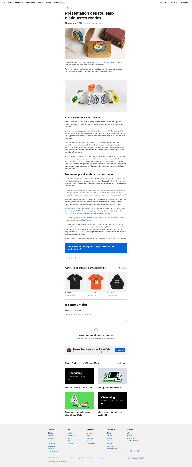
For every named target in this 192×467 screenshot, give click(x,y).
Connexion (173, 2)
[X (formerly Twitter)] (131, 451)
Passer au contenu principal (1, 1)
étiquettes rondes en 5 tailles (75, 231)
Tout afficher (123, 268)
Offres (48, 2)
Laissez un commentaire (73, 310)
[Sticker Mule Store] (127, 451)
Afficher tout (122, 363)
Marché (40, 2)
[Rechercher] (161, 2)
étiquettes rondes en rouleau (102, 62)
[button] (96, 248)
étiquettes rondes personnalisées (80, 208)
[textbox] (96, 157)
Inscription (184, 2)
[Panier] (165, 2)
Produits (18, 2)
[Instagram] (135, 451)
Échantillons (30, 2)
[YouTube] (138, 451)
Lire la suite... (87, 220)
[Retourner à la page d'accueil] (5, 2)
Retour (69, 8)
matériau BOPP (75, 211)
